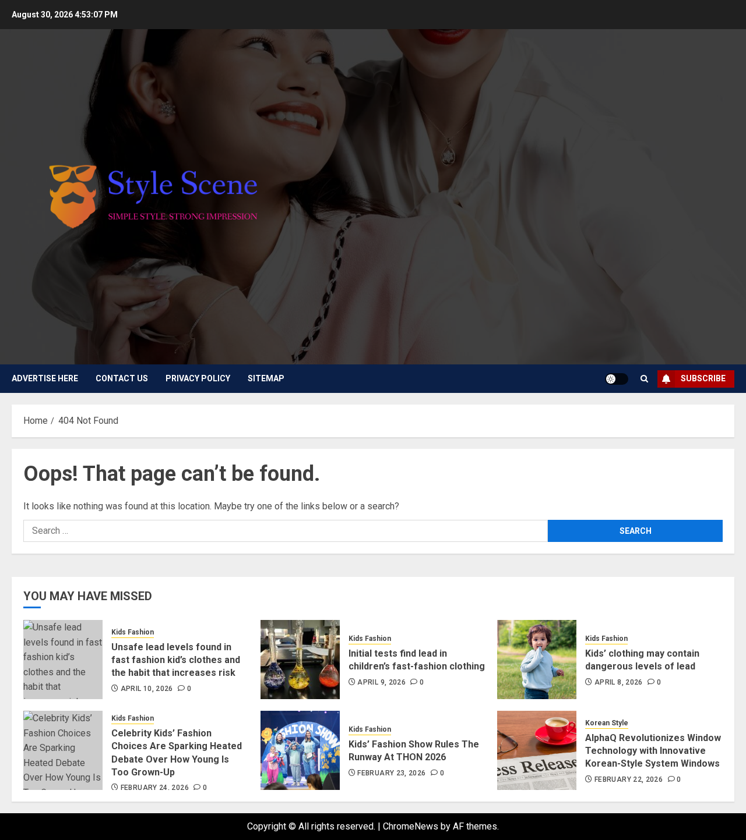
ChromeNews (410, 826)
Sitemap (266, 378)
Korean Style (606, 723)
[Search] (644, 378)
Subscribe (703, 378)
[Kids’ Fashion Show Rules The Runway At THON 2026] (300, 750)
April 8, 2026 (618, 682)
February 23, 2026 (391, 773)
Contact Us (122, 378)
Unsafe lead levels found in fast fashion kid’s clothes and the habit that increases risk (175, 660)
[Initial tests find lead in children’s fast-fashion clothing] (300, 659)
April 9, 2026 (381, 682)
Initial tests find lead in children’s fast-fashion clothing (417, 660)
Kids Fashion (132, 632)
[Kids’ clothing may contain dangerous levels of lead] (536, 659)
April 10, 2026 (147, 689)
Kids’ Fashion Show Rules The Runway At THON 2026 (414, 751)
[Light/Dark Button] (616, 379)
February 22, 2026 (628, 779)
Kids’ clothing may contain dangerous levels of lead (642, 660)
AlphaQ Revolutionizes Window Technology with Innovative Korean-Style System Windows (653, 751)
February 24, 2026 (155, 788)
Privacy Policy (198, 378)
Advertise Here (45, 378)
